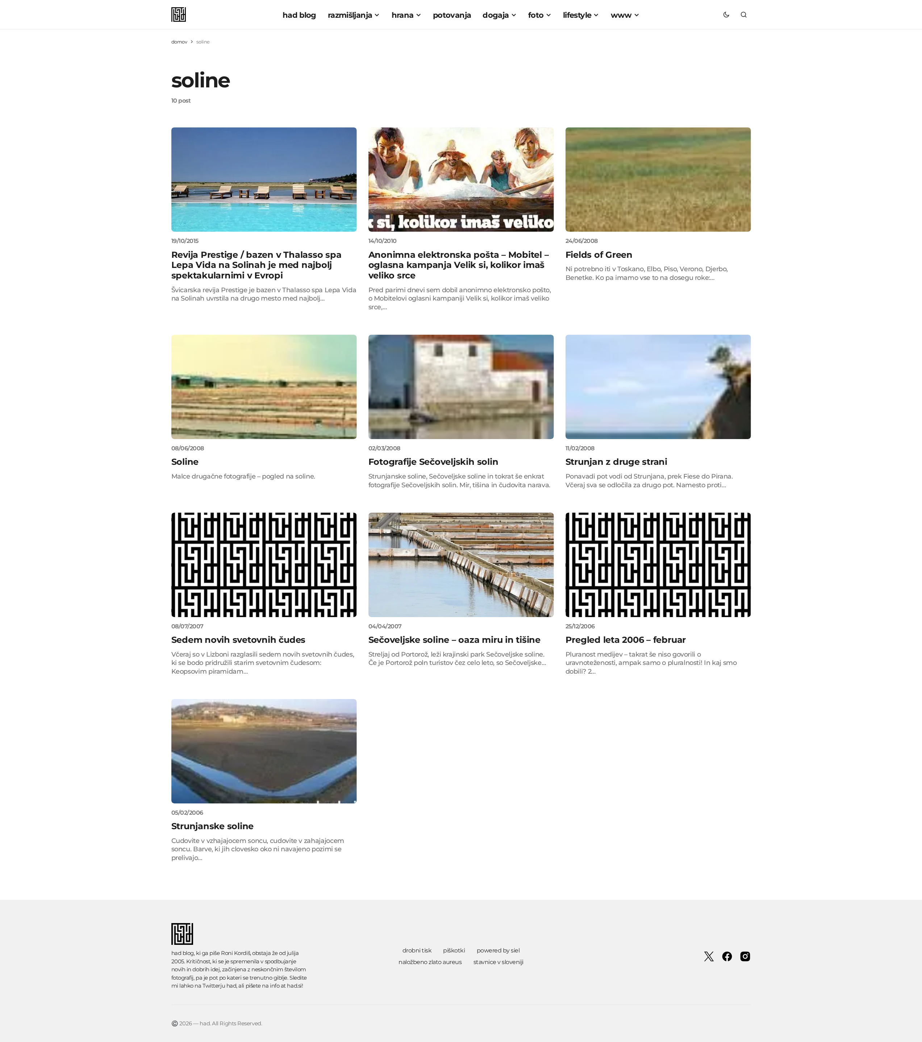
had (231, 985)
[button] (726, 14)
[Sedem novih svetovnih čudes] (264, 565)
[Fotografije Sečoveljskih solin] (461, 387)
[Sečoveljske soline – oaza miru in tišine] (461, 565)
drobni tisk (417, 950)
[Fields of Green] (658, 179)
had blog (182, 953)
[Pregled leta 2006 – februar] (658, 565)
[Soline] (264, 387)
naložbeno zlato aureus (430, 962)
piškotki (454, 950)
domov (179, 42)
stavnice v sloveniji (498, 962)
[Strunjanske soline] (264, 751)
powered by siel (498, 950)
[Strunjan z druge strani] (658, 387)
